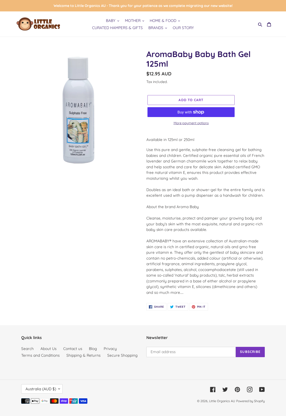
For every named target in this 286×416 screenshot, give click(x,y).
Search (27, 348)
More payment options (191, 123)
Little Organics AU (222, 401)
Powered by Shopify (250, 401)
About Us (48, 348)
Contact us (72, 348)
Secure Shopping (122, 355)
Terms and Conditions (40, 355)
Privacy (110, 348)
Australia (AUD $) (40, 388)
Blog (93, 348)
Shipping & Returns (83, 355)
